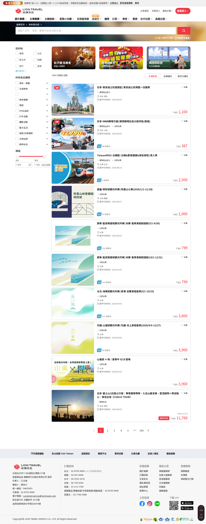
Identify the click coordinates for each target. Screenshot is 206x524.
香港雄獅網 (164, 478)
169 (141, 430)
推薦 (57, 88)
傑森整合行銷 (187, 478)
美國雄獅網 (164, 471)
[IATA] (167, 519)
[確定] (184, 30)
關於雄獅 (143, 471)
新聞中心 (143, 490)
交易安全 (143, 478)
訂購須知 (143, 475)
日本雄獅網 (164, 482)
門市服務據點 (37, 453)
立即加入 (114, 2)
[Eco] (184, 519)
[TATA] (161, 519)
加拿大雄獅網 (165, 475)
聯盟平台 (102, 453)
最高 (36, 160)
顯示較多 (20, 70)
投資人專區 (153, 453)
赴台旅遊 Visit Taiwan (62, 453)
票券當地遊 (34, 24)
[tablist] (167, 76)
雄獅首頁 (20, 24)
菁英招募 (119, 453)
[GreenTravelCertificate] (191, 519)
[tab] (152, 76)
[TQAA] (173, 519)
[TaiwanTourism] (148, 519)
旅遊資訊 (85, 453)
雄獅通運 (163, 490)
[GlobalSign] (141, 519)
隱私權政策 (144, 482)
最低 (17, 160)
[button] (31, 155)
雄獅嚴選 (185, 471)
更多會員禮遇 (126, 2)
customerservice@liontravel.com (39, 496)
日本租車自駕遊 (182, 38)
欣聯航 (162, 486)
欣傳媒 (184, 475)
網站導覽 (143, 486)
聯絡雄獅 (170, 453)
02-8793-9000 (28, 492)
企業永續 (135, 453)
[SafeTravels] (155, 519)
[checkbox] (17, 53)
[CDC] (177, 519)
